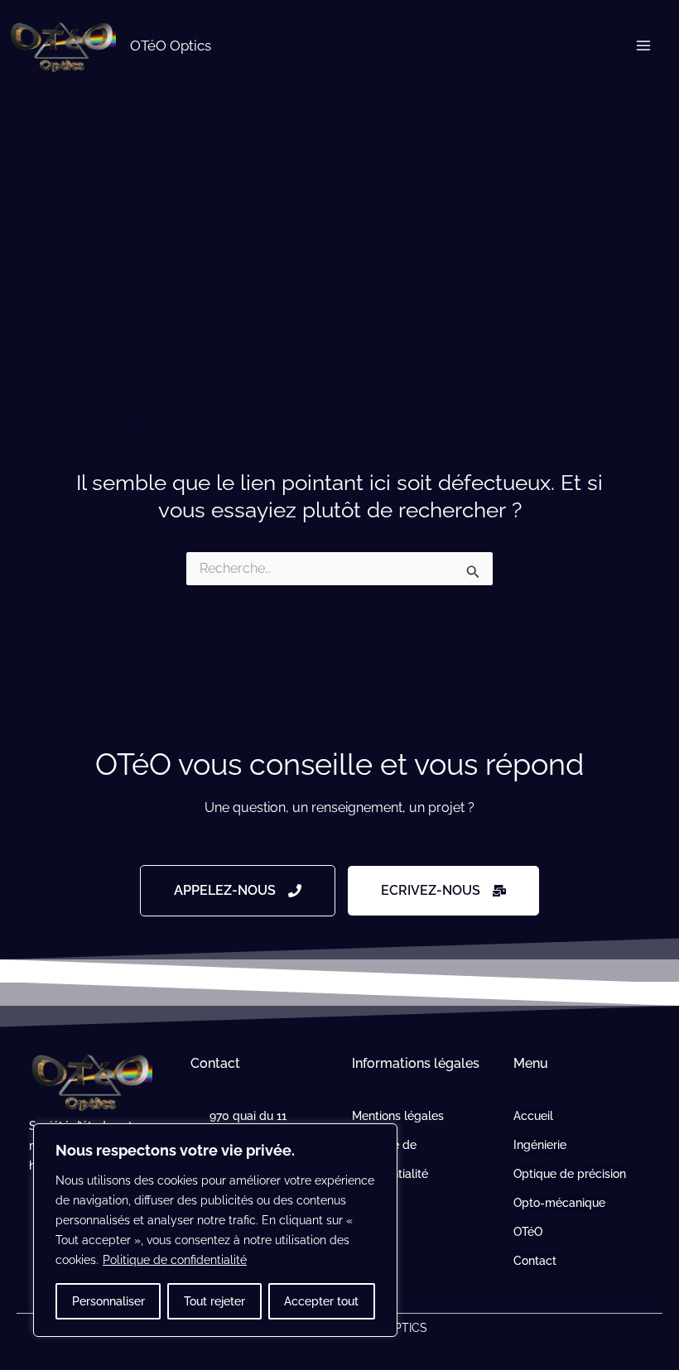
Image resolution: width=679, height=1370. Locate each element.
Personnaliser (108, 1301)
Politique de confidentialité (175, 1260)
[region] (215, 1230)
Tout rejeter (214, 1301)
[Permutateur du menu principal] (644, 45)
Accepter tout (321, 1301)
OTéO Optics (170, 45)
